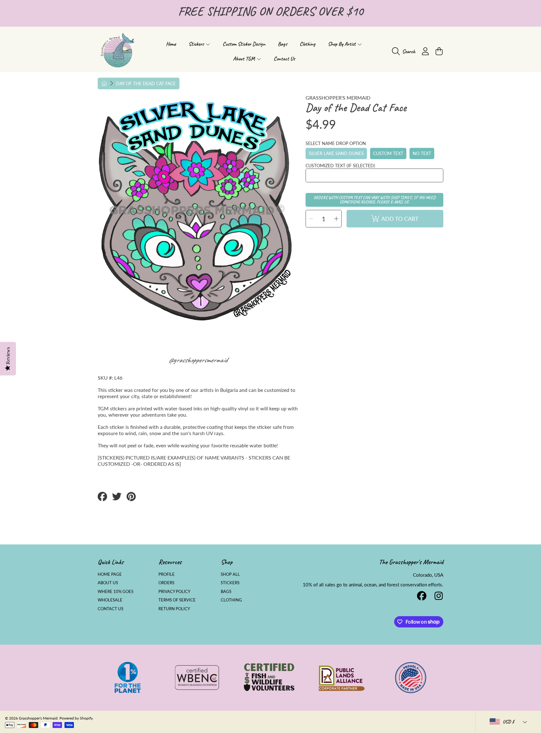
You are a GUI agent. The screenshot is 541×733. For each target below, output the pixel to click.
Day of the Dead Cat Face (146, 83)
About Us (108, 582)
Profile (166, 574)
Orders (166, 582)
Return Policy (174, 608)
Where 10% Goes (115, 591)
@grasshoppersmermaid (197, 360)
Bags (226, 591)
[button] (405, 51)
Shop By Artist (342, 43)
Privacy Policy (174, 591)
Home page (110, 574)
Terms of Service (177, 599)
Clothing (231, 599)
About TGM (244, 58)
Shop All (230, 574)
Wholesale (110, 599)
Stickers (196, 43)
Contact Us (110, 608)
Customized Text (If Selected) (340, 165)
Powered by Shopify (76, 718)
